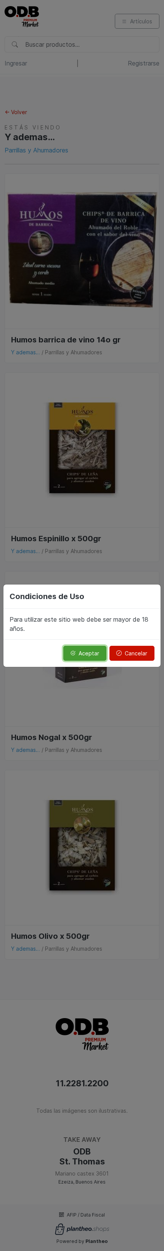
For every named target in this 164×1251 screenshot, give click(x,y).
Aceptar (89, 653)
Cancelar (136, 653)
